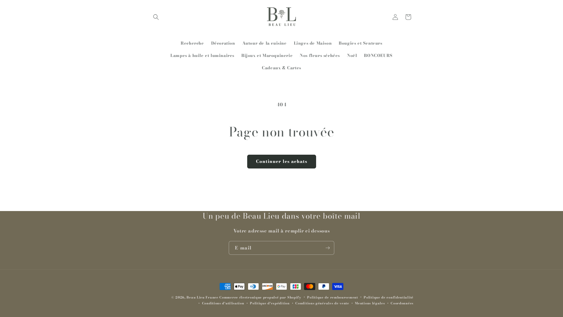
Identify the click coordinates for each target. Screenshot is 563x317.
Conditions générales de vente (322, 303)
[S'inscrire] (327, 248)
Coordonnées (402, 303)
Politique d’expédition (269, 303)
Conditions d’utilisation (223, 303)
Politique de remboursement (332, 297)
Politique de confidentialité (388, 297)
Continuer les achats (281, 161)
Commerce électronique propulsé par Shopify (260, 297)
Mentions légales (370, 303)
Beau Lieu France (202, 297)
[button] (156, 17)
